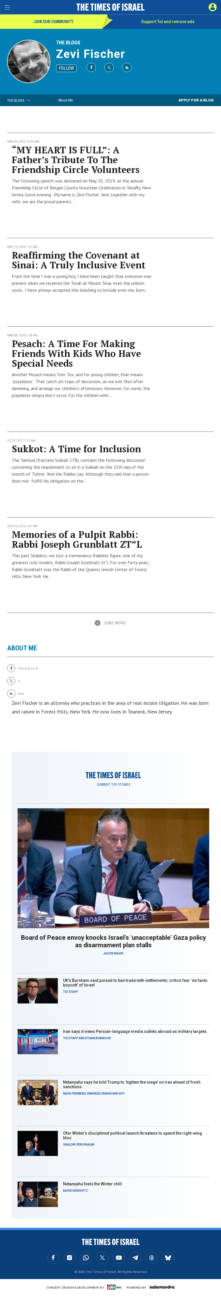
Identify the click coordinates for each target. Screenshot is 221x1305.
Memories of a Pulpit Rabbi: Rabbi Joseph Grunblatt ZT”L (77, 539)
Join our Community (53, 21)
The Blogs (68, 42)
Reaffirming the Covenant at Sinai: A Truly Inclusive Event (78, 260)
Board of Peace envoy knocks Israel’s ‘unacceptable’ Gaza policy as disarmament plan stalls (113, 941)
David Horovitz (75, 1190)
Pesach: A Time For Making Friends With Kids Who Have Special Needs (76, 353)
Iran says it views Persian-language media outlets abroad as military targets (135, 1031)
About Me (65, 100)
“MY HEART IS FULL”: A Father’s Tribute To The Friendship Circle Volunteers (76, 160)
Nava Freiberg (74, 1093)
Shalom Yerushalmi (78, 1144)
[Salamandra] (162, 1287)
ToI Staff (70, 991)
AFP (122, 1093)
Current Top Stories (113, 785)
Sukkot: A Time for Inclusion (76, 449)
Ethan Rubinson (98, 1038)
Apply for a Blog (196, 100)
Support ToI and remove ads (168, 21)
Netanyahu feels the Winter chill (92, 1184)
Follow (66, 68)
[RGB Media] (115, 1287)
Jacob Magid (113, 953)
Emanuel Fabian (99, 1093)
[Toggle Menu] (7, 7)
